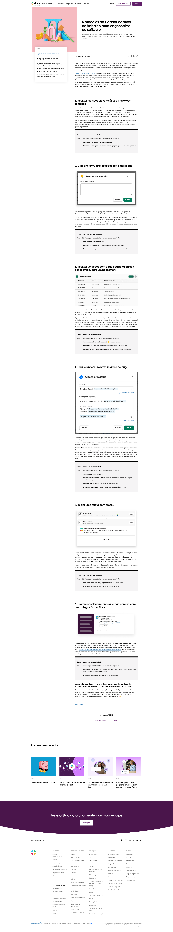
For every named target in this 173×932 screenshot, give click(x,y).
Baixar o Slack (35, 923)
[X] (133, 841)
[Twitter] (128, 56)
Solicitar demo (123, 3)
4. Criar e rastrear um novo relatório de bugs (50, 68)
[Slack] (35, 4)
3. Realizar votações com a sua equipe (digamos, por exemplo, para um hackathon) (50, 64)
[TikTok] (141, 841)
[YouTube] (137, 841)
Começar (137, 3)
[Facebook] (131, 56)
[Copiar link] (137, 56)
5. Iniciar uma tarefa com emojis (47, 71)
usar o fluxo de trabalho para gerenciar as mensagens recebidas (100, 650)
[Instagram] (126, 841)
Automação (79, 704)
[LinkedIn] (134, 56)
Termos (53, 923)
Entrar (112, 4)
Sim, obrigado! (100, 720)
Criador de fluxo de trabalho (85, 73)
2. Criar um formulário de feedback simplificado (47, 59)
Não (115, 720)
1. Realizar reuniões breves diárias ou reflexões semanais (48, 54)
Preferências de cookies (64, 923)
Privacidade (46, 923)
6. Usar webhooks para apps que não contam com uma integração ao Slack (50, 75)
